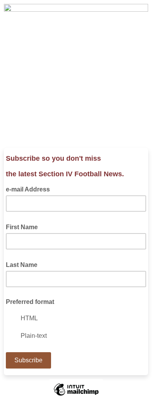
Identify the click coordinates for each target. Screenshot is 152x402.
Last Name (24, 264)
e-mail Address (30, 188)
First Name (24, 226)
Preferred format (30, 301)
